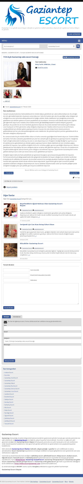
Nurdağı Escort (9, 413)
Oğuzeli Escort (8, 416)
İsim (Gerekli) (34, 270)
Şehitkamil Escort (9, 421)
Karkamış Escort (9, 405)
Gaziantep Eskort (9, 383)
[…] (39, 217)
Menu (4, 40)
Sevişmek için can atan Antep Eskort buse (37, 224)
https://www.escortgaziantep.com (27, 463)
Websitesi (33, 280)
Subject (6, 338)
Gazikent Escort (9, 394)
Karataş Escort (8, 402)
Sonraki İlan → (74, 173)
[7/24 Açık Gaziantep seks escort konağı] (17, 74)
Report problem (11, 187)
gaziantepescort (15, 107)
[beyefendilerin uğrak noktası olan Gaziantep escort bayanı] (10, 217)
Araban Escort (8, 373)
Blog (66, 481)
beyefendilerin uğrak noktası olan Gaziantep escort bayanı (41, 205)
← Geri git (6, 101)
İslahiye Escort (8, 399)
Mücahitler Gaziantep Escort (31, 243)
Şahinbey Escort (9, 418)
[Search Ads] (78, 46)
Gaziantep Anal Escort (11, 378)
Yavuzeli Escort (9, 424)
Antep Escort (20, 460)
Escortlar (7, 375)
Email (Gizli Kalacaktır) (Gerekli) (40, 275)
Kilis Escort (7, 408)
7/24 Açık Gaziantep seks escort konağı (21, 57)
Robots (71, 481)
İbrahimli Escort (9, 397)
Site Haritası (34, 481)
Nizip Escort (8, 410)
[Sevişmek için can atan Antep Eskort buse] (10, 238)
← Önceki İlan (9, 173)
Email (6, 332)
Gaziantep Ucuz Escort (11, 391)
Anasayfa (4, 52)
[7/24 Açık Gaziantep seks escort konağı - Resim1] (8, 98)
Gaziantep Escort (13, 52)
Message (7, 344)
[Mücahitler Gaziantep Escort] (10, 257)
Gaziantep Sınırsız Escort (11, 389)
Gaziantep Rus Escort (10, 386)
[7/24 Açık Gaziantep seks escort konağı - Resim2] (17, 98)
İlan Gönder (74, 34)
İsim (5, 325)
